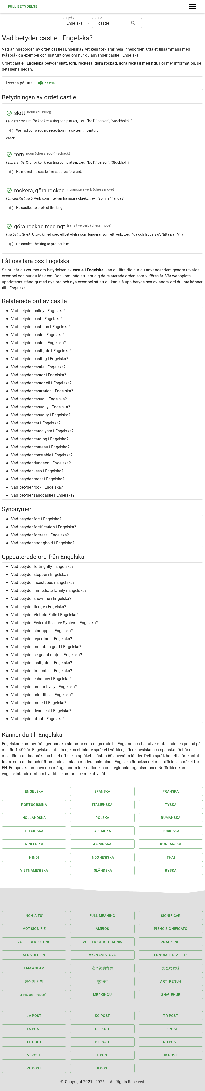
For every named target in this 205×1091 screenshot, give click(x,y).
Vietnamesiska (34, 870)
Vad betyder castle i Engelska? (38, 367)
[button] (102, 311)
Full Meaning (103, 916)
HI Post (103, 1068)
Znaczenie (171, 942)
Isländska (102, 870)
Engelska (34, 791)
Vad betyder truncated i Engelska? (41, 670)
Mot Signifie (34, 929)
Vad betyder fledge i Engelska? (38, 606)
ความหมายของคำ (34, 995)
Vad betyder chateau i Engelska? (40, 447)
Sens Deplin (34, 955)
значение (170, 995)
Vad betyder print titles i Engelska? (42, 694)
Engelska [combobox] (74, 23)
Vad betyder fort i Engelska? (36, 519)
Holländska (34, 818)
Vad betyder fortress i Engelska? (40, 535)
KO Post (102, 1016)
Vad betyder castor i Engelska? (38, 375)
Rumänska (170, 818)
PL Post (34, 1068)
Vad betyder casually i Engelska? (40, 407)
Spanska (102, 791)
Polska (102, 818)
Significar (171, 916)
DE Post (102, 1029)
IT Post (103, 1055)
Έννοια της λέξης (171, 955)
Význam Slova (102, 955)
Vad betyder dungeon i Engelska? (41, 463)
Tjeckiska (34, 831)
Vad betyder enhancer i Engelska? (41, 678)
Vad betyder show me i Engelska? (41, 598)
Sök (101, 18)
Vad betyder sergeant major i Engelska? (46, 654)
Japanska (102, 844)
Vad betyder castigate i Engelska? (41, 350)
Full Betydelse (23, 6)
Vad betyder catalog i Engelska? (40, 439)
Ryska (170, 870)
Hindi (34, 857)
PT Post (102, 1042)
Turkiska (171, 831)
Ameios (102, 929)
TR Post (170, 1016)
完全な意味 (171, 968)
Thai (171, 857)
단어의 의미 (34, 981)
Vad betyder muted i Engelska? (38, 702)
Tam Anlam (34, 968)
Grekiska (102, 831)
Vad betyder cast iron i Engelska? (41, 326)
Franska (171, 791)
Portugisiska (34, 805)
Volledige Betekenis (102, 942)
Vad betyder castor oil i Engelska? (41, 383)
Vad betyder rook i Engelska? (37, 487)
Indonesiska (102, 857)
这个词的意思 (102, 968)
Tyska (170, 805)
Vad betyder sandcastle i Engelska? (43, 495)
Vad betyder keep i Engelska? (37, 471)
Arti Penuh (170, 981)
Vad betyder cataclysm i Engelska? (42, 431)
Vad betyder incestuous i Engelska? (43, 582)
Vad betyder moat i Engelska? (37, 479)
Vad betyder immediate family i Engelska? (49, 590)
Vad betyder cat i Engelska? (36, 423)
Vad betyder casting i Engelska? (39, 358)
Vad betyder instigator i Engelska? (41, 662)
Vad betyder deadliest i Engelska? (41, 710)
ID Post (171, 1055)
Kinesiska (34, 844)
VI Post (34, 1055)
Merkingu (102, 995)
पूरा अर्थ (103, 981)
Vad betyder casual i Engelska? (39, 399)
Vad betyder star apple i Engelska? (42, 630)
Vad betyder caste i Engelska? (38, 334)
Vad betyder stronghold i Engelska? (42, 543)
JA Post (34, 1016)
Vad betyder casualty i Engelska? (40, 415)
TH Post (34, 1042)
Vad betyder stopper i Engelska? (40, 574)
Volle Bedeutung (34, 942)
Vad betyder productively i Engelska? (44, 686)
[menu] (192, 6)
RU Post (170, 1042)
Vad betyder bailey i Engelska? (38, 310)
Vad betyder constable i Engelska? (42, 455)
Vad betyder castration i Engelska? (42, 391)
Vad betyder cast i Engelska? (37, 318)
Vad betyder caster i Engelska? (38, 342)
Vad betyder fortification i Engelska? (43, 527)
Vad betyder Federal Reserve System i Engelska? (54, 622)
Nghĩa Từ (34, 916)
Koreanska (171, 844)
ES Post (34, 1029)
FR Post (171, 1029)
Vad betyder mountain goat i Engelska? (46, 646)
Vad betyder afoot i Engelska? (38, 718)
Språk (70, 18)
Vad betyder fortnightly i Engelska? (42, 566)
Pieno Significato (171, 929)
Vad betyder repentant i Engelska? (41, 638)
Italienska (102, 805)
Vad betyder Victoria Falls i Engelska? (45, 614)
